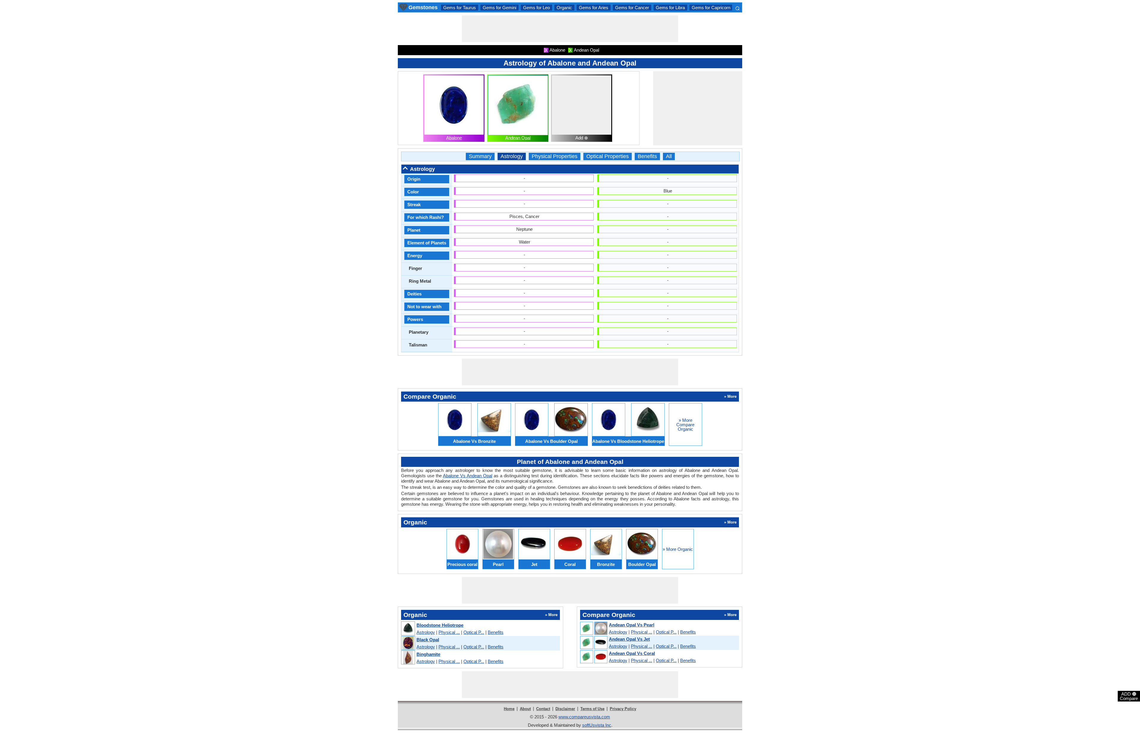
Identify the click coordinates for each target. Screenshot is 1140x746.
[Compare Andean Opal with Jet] (593, 643)
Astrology (512, 156)
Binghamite (428, 654)
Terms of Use (592, 709)
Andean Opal (518, 137)
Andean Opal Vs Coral (632, 653)
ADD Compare (1129, 696)
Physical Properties (554, 156)
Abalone (454, 137)
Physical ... (449, 632)
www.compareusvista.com (584, 716)
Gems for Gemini (499, 7)
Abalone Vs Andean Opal (467, 475)
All (669, 156)
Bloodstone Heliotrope (440, 625)
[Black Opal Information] (407, 643)
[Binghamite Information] (407, 657)
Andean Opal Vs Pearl (631, 624)
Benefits (647, 156)
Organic (564, 7)
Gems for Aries (593, 7)
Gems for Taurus (459, 7)
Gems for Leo (536, 7)
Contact (543, 709)
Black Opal (428, 639)
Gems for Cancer (632, 7)
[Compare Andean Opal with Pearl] (593, 628)
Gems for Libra (670, 7)
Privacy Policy (623, 709)
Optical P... (473, 632)
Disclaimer (565, 709)
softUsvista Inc (596, 725)
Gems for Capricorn (711, 7)
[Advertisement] (570, 28)
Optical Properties (607, 156)
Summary (480, 156)
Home (509, 709)
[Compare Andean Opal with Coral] (593, 657)
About (525, 709)
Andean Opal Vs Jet (629, 639)
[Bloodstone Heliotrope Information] (407, 628)
